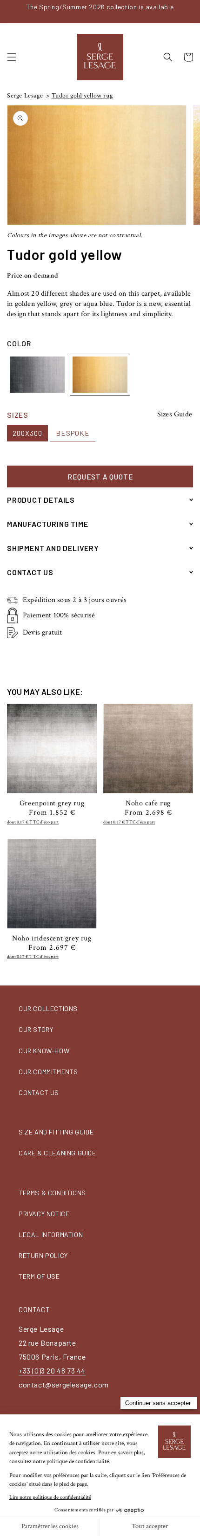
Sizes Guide (174, 414)
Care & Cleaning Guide (57, 1153)
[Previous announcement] (10, 11)
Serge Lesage (25, 95)
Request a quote (100, 477)
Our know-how (44, 1051)
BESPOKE (73, 433)
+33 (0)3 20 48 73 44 (52, 1370)
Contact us (39, 1092)
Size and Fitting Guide (56, 1132)
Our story (36, 1029)
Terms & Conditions (52, 1193)
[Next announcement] (190, 11)
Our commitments (48, 1072)
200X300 (27, 433)
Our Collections (48, 1008)
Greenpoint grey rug (52, 803)
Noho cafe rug (148, 803)
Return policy (43, 1255)
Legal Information (51, 1234)
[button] (11, 57)
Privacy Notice (44, 1214)
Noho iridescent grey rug (51, 938)
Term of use (39, 1276)
